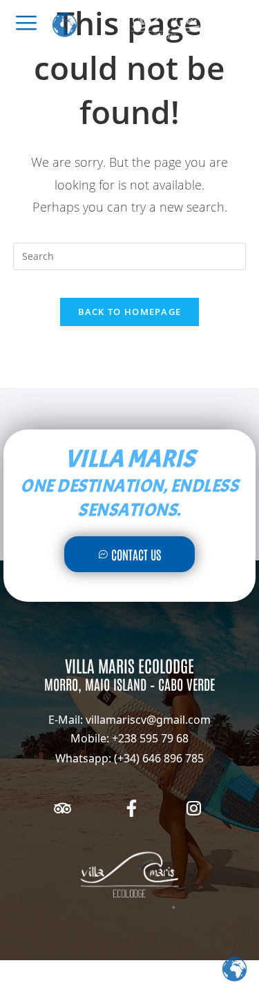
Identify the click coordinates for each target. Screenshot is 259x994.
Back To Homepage (130, 311)
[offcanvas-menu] (26, 23)
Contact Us (136, 554)
